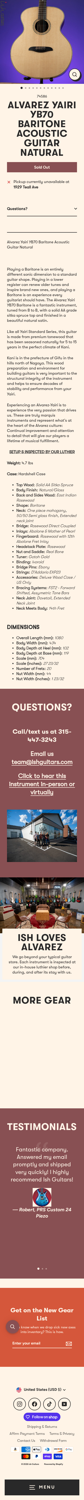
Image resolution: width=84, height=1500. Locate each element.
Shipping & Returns (42, 1427)
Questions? (17, 208)
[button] (12, 1327)
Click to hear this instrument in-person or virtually (42, 784)
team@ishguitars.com (42, 762)
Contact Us (26, 1441)
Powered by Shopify (53, 1464)
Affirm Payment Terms (27, 1434)
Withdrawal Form (53, 1441)
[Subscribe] (68, 1343)
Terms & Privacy (61, 1434)
